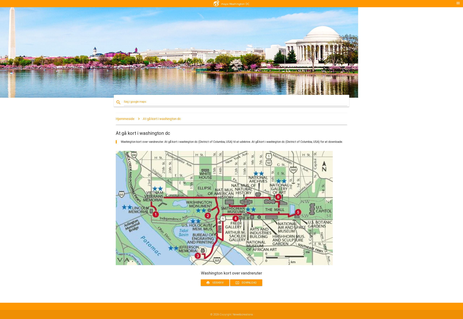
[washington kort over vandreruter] (224, 264)
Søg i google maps (135, 101)
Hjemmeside (125, 119)
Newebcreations (243, 314)
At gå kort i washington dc (162, 119)
